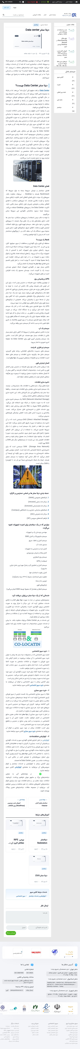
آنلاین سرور (60, 77)
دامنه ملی (59, 100)
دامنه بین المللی (61, 92)
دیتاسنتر (59, 107)
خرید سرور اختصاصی (36, 685)
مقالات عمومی (70, 25)
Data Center (44, 90)
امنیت (58, 85)
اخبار (45, 15)
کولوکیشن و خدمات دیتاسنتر (37, 896)
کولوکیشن (46, 740)
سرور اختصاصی (20, 896)
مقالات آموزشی (37, 15)
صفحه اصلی (52, 15)
